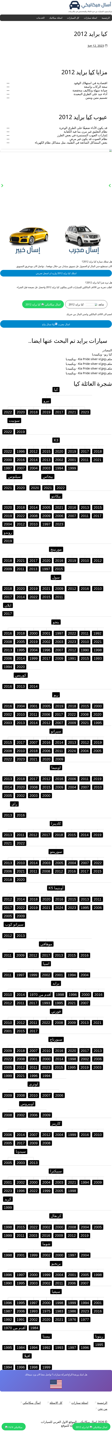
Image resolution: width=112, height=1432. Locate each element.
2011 (85, 460)
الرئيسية (106, 17)
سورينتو (56, 851)
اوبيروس (27, 1104)
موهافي (46, 944)
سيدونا (21, 1151)
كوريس (20, 675)
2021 (72, 412)
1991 (72, 658)
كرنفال (56, 1216)
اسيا (46, 964)
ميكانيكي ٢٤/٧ (15, 1427)
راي (82, 72)
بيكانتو (56, 496)
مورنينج (56, 549)
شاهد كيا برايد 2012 (86, 304)
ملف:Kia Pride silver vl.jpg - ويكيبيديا (89, 359)
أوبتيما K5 (56, 888)
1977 (85, 1319)
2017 (59, 412)
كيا (92, 72)
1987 (8, 1311)
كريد (8, 1199)
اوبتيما (56, 767)
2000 (8, 460)
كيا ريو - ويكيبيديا (102, 354)
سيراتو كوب (14, 924)
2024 (72, 751)
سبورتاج (56, 1039)
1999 (72, 468)
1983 (59, 1311)
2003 (46, 468)
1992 (97, 633)
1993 (98, 658)
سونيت (14, 420)
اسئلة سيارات (90, 17)
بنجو (56, 622)
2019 (46, 412)
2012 (33, 451)
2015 (46, 451)
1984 (34, 1328)
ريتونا (99, 1336)
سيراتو (56, 731)
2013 (46, 460)
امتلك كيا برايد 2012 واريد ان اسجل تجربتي (56, 273)
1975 (46, 1311)
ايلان (8, 605)
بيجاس (48, 476)
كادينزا (56, 823)
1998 (98, 650)
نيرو (46, 401)
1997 (8, 468)
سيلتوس (14, 476)
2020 (21, 412)
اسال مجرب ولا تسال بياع (56, 324)
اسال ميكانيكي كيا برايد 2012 (43, 304)
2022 (8, 412)
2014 (33, 460)
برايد (56, 983)
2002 (59, 460)
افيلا (27, 1356)
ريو (56, 695)
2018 (33, 412)
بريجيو (56, 1263)
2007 (21, 468)
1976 (72, 1319)
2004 (33, 468)
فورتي (56, 1011)
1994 (59, 468)
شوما (46, 1244)
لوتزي (33, 1084)
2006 (59, 516)
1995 (21, 650)
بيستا (46, 1336)
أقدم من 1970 (40, 995)
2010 (33, 524)
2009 (46, 516)
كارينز (56, 1123)
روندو (8, 532)
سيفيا (56, 1291)
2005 (46, 507)
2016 (21, 460)
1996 (21, 451)
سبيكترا (56, 1171)
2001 (72, 460)
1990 (85, 650)
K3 (56, 440)
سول (56, 577)
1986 (72, 1311)
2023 (85, 412)
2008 (33, 516)
